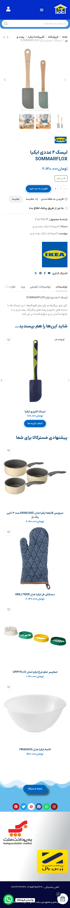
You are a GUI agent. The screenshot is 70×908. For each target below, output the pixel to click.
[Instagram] (54, 806)
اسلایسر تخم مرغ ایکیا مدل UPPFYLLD (35, 672)
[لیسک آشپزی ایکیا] (34, 371)
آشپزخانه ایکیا (36, 37)
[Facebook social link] (45, 273)
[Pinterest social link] (40, 273)
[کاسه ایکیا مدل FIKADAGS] (34, 713)
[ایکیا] (54, 254)
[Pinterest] (16, 806)
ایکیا (43, 233)
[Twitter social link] (35, 273)
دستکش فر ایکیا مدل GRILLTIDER (35, 594)
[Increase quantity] (55, 188)
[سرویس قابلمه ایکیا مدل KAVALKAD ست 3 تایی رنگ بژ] (34, 476)
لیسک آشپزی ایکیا (35, 411)
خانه (64, 37)
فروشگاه (53, 37)
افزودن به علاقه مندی (52, 199)
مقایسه (30, 199)
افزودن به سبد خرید (38, 188)
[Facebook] (39, 806)
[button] (42, 10)
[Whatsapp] (46, 806)
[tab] (61, 287)
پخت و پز (37, 226)
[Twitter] (23, 806)
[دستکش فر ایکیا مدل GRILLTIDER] (34, 558)
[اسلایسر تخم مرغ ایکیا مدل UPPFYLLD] (34, 635)
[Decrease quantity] (65, 188)
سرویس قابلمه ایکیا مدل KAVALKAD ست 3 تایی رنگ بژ (35, 515)
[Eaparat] (31, 806)
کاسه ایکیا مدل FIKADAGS (35, 749)
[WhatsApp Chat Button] (8, 899)
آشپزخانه (53, 233)
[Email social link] (49, 273)
